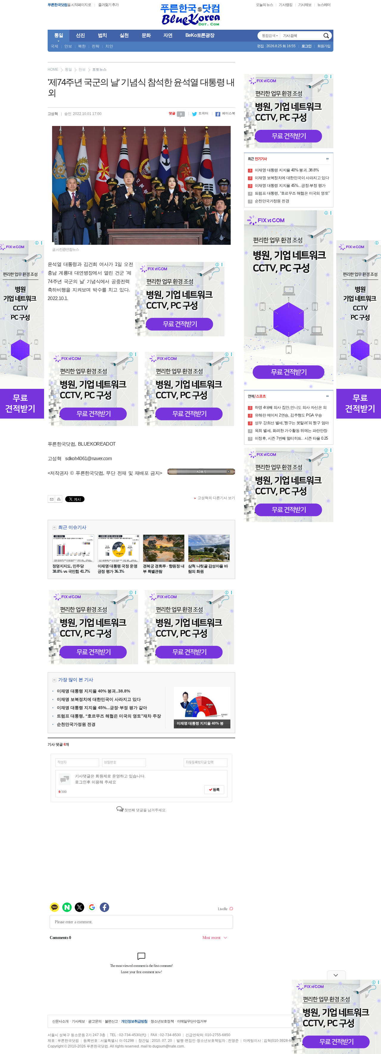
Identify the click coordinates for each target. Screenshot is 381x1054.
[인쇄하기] (58, 499)
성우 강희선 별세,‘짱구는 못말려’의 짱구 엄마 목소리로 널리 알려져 (292, 423)
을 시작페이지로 (69, 5)
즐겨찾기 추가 (108, 5)
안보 (68, 46)
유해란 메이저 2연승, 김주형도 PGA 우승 (288, 415)
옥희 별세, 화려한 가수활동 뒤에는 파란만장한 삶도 (291, 431)
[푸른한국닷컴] (190, 15)
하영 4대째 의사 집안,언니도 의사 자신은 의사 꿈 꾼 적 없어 (291, 408)
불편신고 (111, 1021)
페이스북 (225, 113)
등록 (215, 790)
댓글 (175, 113)
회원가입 (323, 46)
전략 (95, 46)
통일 (68, 69)
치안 (109, 46)
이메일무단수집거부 (192, 1021)
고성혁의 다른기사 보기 (216, 498)
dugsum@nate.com (168, 1046)
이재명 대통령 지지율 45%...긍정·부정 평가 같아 (102, 707)
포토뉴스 (99, 69)
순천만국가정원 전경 (76, 724)
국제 (54, 46)
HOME (53, 69)
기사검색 (326, 35)
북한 (82, 46)
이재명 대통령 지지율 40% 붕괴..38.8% (93, 691)
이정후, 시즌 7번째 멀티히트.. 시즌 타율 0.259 (291, 438)
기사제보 (304, 5)
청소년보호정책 (162, 1021)
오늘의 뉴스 (264, 5)
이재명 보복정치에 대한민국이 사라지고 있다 (99, 699)
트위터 (200, 113)
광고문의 (94, 1021)
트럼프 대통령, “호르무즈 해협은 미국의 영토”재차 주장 (109, 716)
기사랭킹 (285, 5)
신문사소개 (60, 1021)
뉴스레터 (323, 5)
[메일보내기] (51, 499)
